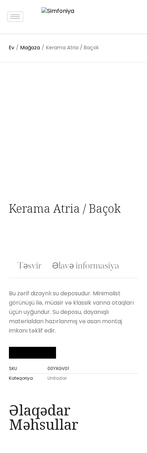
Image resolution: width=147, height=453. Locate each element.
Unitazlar (57, 378)
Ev (11, 47)
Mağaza (30, 47)
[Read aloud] (20, 353)
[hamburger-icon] (15, 16)
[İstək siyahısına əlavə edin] (25, 82)
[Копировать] (44, 353)
